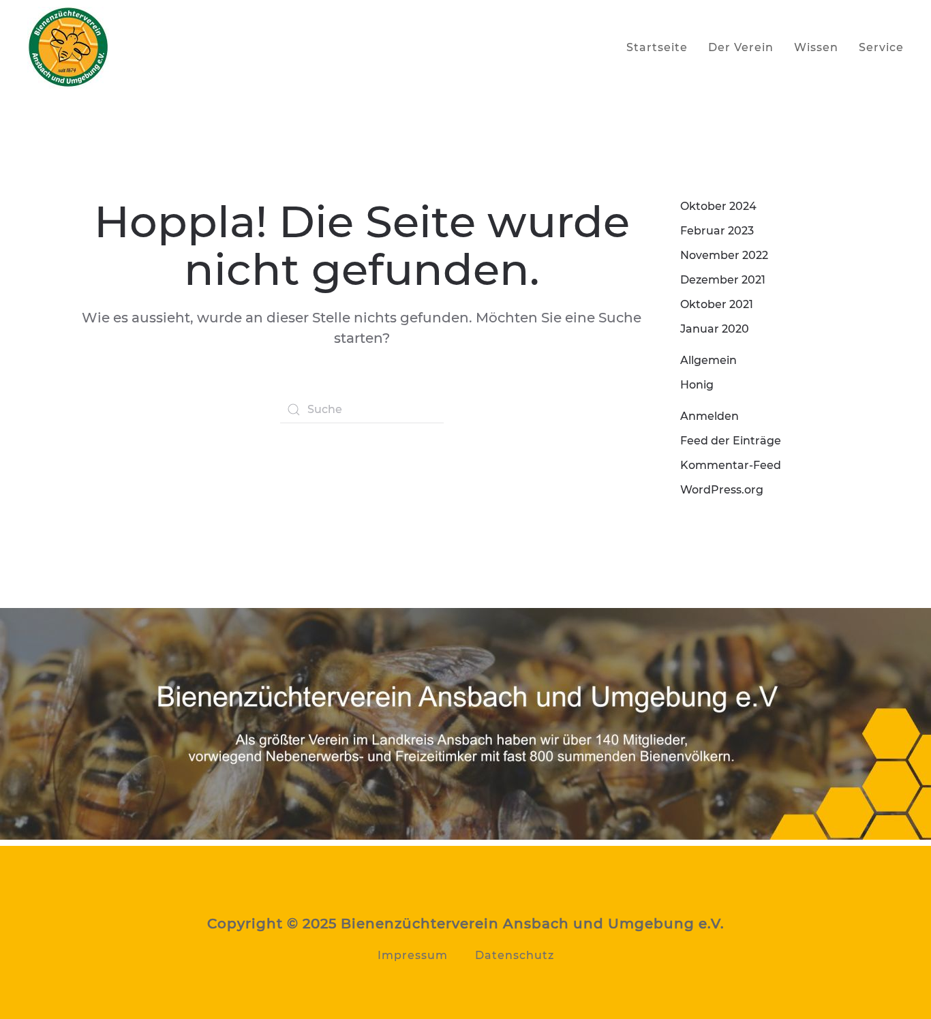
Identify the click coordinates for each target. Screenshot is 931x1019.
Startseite (657, 47)
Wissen (816, 47)
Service (881, 47)
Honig (697, 384)
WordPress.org (721, 489)
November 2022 (724, 255)
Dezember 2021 (722, 279)
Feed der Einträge (730, 440)
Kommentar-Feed (730, 465)
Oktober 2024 (718, 206)
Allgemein (708, 360)
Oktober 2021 (716, 304)
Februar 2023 (717, 230)
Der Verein (741, 47)
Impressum (413, 955)
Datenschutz (514, 955)
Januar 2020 (714, 328)
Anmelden (709, 416)
